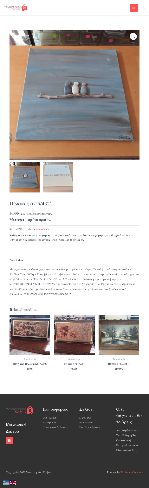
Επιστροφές (49, 422)
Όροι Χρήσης (50, 417)
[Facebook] (9, 440)
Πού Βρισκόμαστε (89, 427)
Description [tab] (16, 260)
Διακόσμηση (42, 228)
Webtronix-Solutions (131, 472)
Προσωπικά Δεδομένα (55, 427)
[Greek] (6, 482)
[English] (13, 482)
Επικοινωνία (86, 422)
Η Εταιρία (85, 417)
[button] (143, 7)
